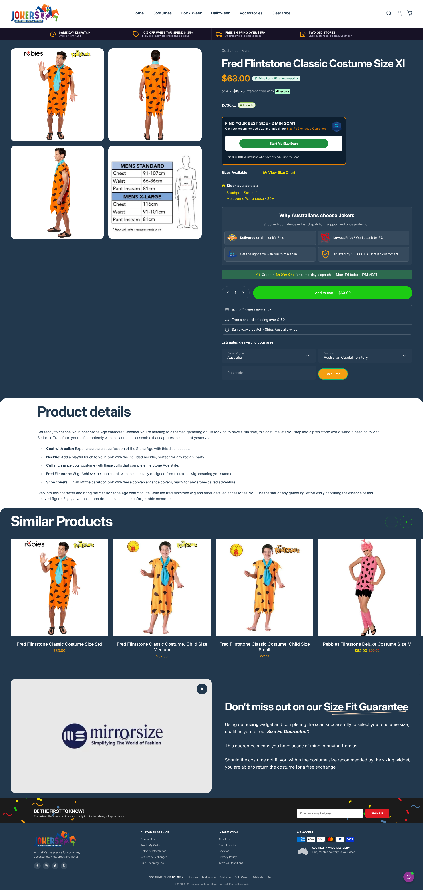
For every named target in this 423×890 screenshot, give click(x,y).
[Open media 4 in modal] (155, 192)
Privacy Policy (228, 857)
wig (193, 473)
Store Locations (228, 845)
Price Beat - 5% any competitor (278, 78)
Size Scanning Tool (153, 863)
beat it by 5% (374, 237)
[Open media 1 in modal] (57, 95)
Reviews (224, 851)
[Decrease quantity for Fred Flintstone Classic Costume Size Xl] (227, 292)
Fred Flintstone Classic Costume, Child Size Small (264, 646)
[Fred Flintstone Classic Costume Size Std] (59, 587)
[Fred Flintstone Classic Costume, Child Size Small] (264, 587)
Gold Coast (241, 877)
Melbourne (209, 877)
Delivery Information (153, 851)
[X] (64, 865)
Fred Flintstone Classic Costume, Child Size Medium (162, 646)
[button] (202, 689)
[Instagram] (46, 865)
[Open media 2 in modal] (155, 95)
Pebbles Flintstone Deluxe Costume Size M (367, 644)
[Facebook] (37, 865)
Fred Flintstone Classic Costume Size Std (59, 644)
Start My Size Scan (284, 143)
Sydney (193, 877)
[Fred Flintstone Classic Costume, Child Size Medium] (162, 587)
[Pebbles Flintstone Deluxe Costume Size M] (367, 587)
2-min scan (288, 254)
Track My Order (151, 845)
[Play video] (111, 736)
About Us (224, 839)
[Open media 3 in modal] (57, 192)
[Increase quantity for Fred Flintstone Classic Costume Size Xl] (244, 292)
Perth (270, 877)
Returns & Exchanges (154, 857)
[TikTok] (55, 865)
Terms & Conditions (231, 863)
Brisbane (225, 877)
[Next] (406, 522)
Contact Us (148, 839)
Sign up (377, 813)
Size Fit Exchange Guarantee (307, 128)
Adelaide (257, 877)
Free (281, 237)
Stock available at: (242, 185)
